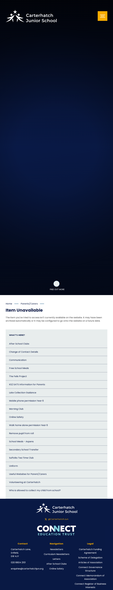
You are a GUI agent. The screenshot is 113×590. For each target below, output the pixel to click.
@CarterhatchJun (58, 519)
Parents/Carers (29, 303)
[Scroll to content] (56, 284)
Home (9, 303)
